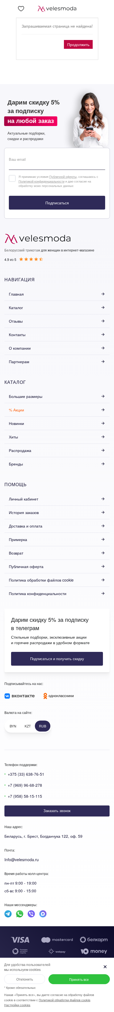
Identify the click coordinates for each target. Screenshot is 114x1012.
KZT (28, 726)
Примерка (18, 539)
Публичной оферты (63, 176)
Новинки (16, 423)
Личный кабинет (23, 499)
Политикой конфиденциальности (41, 181)
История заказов (24, 512)
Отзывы (16, 321)
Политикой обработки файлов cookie (64, 1000)
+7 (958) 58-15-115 (25, 796)
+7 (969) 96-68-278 (25, 785)
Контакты (17, 334)
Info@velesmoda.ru (21, 859)
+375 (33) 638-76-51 (26, 774)
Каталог (16, 307)
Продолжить (78, 44)
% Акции (16, 410)
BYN (13, 726)
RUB (42, 726)
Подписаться (57, 202)
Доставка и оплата (25, 526)
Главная (16, 294)
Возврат (16, 553)
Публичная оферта (26, 566)
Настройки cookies (17, 1005)
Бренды (16, 464)
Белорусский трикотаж (22, 250)
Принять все (79, 979)
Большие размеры (25, 396)
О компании (20, 348)
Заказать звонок (57, 810)
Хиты (13, 437)
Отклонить (24, 979)
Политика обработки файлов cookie (41, 580)
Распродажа (20, 450)
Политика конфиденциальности (37, 593)
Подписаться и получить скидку (57, 658)
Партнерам (19, 361)
